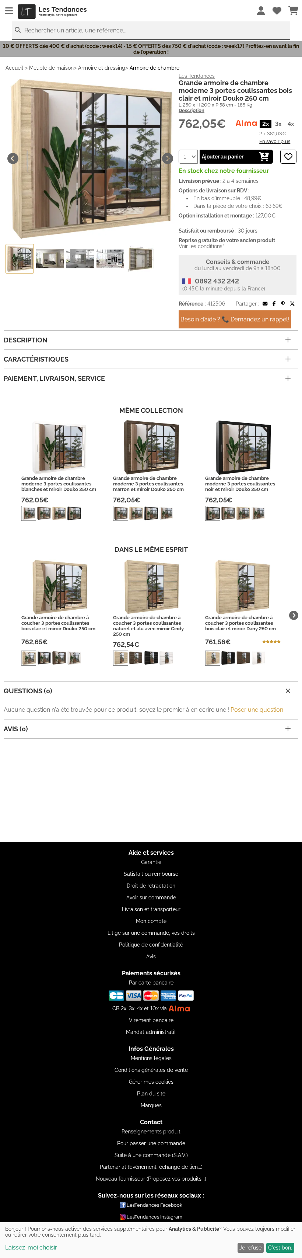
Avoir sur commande (151, 897)
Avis (151, 956)
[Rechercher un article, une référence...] (18, 30)
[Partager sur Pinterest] (283, 304)
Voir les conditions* (201, 246)
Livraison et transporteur (151, 909)
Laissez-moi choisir (31, 1247)
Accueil (14, 68)
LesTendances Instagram (154, 1217)
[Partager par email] (265, 304)
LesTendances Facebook (154, 1205)
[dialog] (151, 1240)
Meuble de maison (51, 68)
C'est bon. (280, 1248)
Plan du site (151, 1094)
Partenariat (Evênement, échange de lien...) (151, 1167)
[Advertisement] (151, 790)
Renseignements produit (151, 1132)
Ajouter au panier (222, 157)
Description (191, 110)
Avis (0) (16, 729)
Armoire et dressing (101, 68)
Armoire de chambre (154, 68)
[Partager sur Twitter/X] (292, 304)
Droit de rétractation (151, 886)
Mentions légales (151, 1058)
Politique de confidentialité (151, 945)
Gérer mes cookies (151, 1082)
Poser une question (257, 709)
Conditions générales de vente (151, 1070)
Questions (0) (28, 691)
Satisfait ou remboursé (151, 874)
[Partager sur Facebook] (274, 304)
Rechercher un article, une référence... (75, 30)
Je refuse (250, 1248)
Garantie (151, 862)
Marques (151, 1105)
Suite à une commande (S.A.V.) (151, 1155)
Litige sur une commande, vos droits (151, 933)
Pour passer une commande (151, 1143)
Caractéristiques (36, 359)
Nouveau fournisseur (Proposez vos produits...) (151, 1179)
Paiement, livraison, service (54, 378)
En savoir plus (274, 141)
